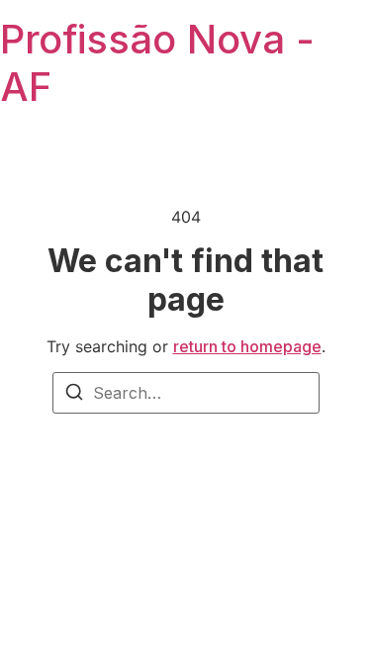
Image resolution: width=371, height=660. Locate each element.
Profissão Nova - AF (157, 63)
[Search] (74, 395)
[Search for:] (186, 393)
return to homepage (247, 346)
